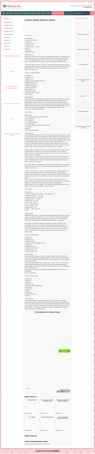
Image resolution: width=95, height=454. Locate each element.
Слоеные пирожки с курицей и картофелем (63, 417)
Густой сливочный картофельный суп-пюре (83, 127)
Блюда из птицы (17, 13)
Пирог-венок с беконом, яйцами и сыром (47, 400)
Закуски (43, 13)
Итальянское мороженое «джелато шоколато (63, 400)
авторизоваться (47, 443)
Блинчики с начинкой (83, 111)
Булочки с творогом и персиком (12, 103)
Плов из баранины (83, 64)
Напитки (6, 46)
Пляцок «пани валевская (83, 49)
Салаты (48, 13)
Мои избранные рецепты (57, 13)
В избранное (64, 351)
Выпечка (33, 13)
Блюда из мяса (9, 13)
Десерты (38, 13)
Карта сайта (56, 451)
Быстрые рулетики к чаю (47, 417)
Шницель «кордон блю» (83, 34)
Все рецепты (7, 31)
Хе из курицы (32, 417)
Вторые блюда (7, 34)
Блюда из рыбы (26, 13)
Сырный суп (12, 71)
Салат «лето (83, 96)
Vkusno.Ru (11, 6)
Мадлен (12, 118)
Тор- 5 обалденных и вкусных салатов (83, 80)
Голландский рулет (32, 400)
